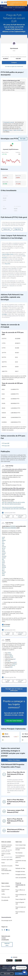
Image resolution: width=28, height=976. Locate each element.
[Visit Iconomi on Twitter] (2, 930)
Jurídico (3, 894)
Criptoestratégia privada (7, 254)
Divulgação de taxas (20, 871)
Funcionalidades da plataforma (20, 856)
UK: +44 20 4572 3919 (6, 857)
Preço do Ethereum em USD (21, 895)
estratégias (4, 314)
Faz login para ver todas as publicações (14, 689)
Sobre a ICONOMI (5, 886)
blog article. (7, 263)
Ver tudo (22, 139)
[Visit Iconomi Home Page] (6, 2)
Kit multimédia (4, 900)
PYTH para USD (5, 445)
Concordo (21, 973)
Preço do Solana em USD (20, 912)
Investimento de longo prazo (21, 861)
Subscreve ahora (7, 944)
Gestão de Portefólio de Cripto (20, 848)
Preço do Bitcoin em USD (20, 890)
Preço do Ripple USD (20, 899)
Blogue (17, 865)
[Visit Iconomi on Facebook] (4, 930)
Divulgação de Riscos (20, 874)
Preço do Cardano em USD (21, 907)
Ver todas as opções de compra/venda (14, 66)
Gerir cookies (7, 973)
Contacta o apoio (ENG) (6, 859)
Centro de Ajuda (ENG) (21, 877)
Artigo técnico (17, 229)
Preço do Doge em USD (20, 903)
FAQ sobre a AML (5, 897)
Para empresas (19, 853)
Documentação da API (6, 920)
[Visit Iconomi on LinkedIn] (9, 930)
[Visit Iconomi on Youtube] (6, 930)
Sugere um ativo (5, 873)
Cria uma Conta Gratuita (14, 721)
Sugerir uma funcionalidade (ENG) (6, 869)
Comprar (14, 62)
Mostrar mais (6, 229)
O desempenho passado (8, 122)
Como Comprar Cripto (21, 845)
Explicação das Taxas (20, 868)
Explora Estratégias (14, 760)
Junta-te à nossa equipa (5, 890)
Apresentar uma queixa (6, 866)
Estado (3, 862)
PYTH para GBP (5, 443)
